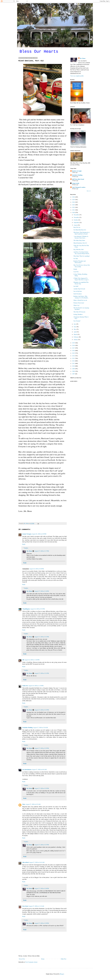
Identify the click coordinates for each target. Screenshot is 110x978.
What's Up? (76, 305)
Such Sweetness (78, 294)
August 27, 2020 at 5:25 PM (41, 748)
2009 (73, 368)
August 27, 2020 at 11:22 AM (36, 906)
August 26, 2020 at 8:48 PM (36, 569)
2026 (73, 197)
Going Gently (75, 183)
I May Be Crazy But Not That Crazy (81, 246)
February (76, 337)
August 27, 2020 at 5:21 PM (41, 637)
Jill (23, 660)
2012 (73, 361)
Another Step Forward (79, 289)
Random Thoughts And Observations (80, 261)
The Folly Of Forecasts (79, 312)
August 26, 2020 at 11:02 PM (31, 660)
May (75, 329)
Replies (26, 548)
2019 (73, 343)
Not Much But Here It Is (80, 230)
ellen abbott (25, 862)
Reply (23, 544)
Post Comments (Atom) (31, 962)
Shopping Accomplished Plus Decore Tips (81, 283)
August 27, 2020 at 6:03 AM (39, 769)
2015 (73, 353)
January (76, 339)
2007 (73, 374)
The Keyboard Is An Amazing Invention (81, 308)
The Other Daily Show (79, 240)
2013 (73, 358)
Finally (75, 269)
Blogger (62, 974)
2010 (73, 366)
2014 (73, 356)
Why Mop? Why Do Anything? (82, 256)
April (75, 332)
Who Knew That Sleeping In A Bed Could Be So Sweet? (82, 233)
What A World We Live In (80, 300)
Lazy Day (76, 271)
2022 (73, 207)
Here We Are (77, 227)
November (76, 217)
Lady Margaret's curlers (78, 187)
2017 (73, 348)
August (76, 225)
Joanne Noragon (26, 534)
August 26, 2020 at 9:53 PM (37, 609)
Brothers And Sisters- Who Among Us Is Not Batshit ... (81, 297)
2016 (73, 350)
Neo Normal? (77, 321)
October (76, 220)
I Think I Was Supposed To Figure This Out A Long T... (81, 279)
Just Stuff (76, 286)
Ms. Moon (29, 551)
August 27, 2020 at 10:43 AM (36, 862)
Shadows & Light (76, 171)
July (75, 324)
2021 (73, 210)
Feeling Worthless (78, 314)
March (75, 334)
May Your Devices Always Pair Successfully (82, 265)
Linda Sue (25, 685)
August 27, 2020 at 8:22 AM (33, 804)
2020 (73, 212)
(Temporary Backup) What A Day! (81, 317)
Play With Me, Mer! (79, 249)
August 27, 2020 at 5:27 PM (41, 844)
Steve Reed (25, 906)
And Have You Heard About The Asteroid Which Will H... (82, 252)
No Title (76, 258)
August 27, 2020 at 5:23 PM (41, 710)
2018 (73, 345)
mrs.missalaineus (26, 769)
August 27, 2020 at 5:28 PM (41, 888)
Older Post (63, 959)
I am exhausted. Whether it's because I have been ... (81, 237)
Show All (88, 191)
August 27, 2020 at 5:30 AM (40, 727)
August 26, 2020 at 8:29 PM (39, 534)
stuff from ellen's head (78, 179)
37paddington (26, 609)
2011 (73, 363)
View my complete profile (77, 76)
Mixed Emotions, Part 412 (80, 243)
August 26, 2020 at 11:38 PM (35, 685)
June (75, 326)
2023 (73, 205)
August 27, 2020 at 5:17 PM (41, 551)
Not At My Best (78, 291)
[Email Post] (38, 523)
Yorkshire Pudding (27, 727)
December (76, 215)
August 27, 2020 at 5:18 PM (41, 591)
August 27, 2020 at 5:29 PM (41, 923)
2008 (73, 371)
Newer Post (22, 959)
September (76, 222)
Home (42, 959)
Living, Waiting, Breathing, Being (80, 274)
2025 (73, 199)
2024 (73, 202)
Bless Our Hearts (39, 51)
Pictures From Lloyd (79, 303)
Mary (23, 804)
